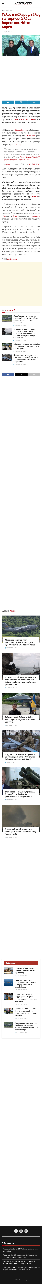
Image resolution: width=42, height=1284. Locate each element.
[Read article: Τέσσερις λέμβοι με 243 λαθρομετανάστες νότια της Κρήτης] (8, 970)
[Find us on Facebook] (16, 1231)
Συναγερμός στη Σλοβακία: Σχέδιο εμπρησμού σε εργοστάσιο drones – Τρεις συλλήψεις (26, 1012)
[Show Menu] (3, 3)
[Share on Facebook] (8, 102)
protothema (12, 259)
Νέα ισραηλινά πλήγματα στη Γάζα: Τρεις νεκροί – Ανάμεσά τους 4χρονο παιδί (20, 831)
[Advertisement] (21, 79)
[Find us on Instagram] (26, 1231)
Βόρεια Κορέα (20, 130)
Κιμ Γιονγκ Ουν (28, 119)
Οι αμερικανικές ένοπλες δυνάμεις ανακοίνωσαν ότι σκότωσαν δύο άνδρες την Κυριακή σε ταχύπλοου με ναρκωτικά (24, 333)
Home (4, 10)
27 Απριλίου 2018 (7, 32)
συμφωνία (36, 216)
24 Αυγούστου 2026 (20, 351)
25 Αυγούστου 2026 (20, 325)
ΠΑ (4, 216)
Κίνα (15, 216)
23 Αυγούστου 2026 (11, 837)
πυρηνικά (31, 135)
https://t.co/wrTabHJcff (29, 157)
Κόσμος (9, 10)
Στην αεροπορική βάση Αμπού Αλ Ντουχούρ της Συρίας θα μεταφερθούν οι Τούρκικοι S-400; (20, 794)
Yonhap (18, 144)
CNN (8, 164)
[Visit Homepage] (22, 3)
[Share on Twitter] (21, 102)
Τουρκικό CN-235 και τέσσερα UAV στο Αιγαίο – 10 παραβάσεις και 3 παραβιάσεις (25, 983)
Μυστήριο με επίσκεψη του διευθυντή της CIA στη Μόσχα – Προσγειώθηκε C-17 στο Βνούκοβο (26, 319)
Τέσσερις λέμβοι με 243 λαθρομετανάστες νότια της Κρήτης (25, 970)
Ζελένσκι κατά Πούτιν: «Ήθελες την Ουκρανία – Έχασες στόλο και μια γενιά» (26, 346)
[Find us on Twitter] (21, 1231)
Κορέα (16, 119)
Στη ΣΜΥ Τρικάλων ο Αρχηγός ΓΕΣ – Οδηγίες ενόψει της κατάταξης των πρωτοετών (26, 997)
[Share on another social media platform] (34, 102)
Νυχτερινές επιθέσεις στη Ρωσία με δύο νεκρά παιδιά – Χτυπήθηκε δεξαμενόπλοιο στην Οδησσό (25, 358)
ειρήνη (35, 196)
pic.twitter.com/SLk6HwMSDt (16, 160)
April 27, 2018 (34, 164)
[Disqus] (21, 872)
